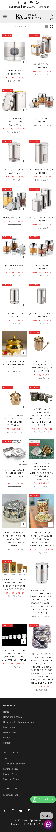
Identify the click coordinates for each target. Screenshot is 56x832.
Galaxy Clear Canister (41, 66)
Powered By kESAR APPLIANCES (28, 824)
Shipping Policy (11, 779)
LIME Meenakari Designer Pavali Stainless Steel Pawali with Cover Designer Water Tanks (42, 417)
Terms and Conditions (14, 763)
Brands (6, 737)
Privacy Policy (10, 774)
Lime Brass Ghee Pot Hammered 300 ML (14, 364)
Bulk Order (14, 6)
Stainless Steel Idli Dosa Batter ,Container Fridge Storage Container (14, 655)
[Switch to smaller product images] (51, 26)
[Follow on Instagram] (24, 2)
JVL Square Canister (42, 267)
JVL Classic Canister (42, 120)
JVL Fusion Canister (14, 217)
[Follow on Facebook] (18, 2)
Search (6, 758)
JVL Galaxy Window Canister (41, 219)
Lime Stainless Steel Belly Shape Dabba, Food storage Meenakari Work (14, 539)
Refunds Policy (10, 768)
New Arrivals (9, 732)
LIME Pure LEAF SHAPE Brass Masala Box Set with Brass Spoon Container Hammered (41, 471)
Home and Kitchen (12, 717)
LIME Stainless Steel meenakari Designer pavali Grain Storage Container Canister (41, 539)
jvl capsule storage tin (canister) (14, 121)
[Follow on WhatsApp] (37, 2)
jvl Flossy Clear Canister (14, 171)
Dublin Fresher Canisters (14, 72)
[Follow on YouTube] (31, 2)
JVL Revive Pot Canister (14, 267)
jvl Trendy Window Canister (41, 315)
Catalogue (44, 6)
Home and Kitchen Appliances (18, 722)
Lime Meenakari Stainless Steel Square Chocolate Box (14, 475)
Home (6, 711)
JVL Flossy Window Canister (42, 171)
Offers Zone (29, 6)
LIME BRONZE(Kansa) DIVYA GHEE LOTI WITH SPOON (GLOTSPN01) (14, 420)
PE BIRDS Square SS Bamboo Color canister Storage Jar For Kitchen (14, 584)
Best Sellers (9, 727)
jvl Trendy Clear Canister (14, 315)
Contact (7, 742)
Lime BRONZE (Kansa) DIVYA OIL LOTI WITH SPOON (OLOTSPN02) (42, 366)
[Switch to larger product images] (46, 26)
